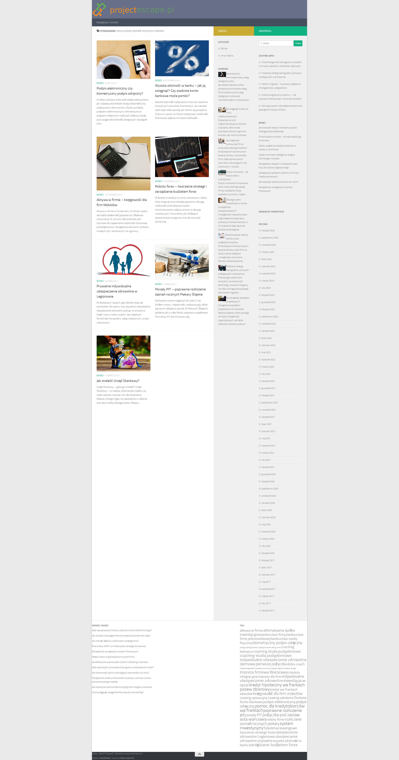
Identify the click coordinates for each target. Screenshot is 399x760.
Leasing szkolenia (280, 698)
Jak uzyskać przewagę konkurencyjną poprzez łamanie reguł (121, 635)
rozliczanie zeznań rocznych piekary (271, 721)
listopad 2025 (268, 230)
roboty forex (275, 719)
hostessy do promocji (262, 668)
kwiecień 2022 (268, 359)
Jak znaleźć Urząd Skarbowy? (118, 381)
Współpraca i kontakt (107, 22)
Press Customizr (127, 758)
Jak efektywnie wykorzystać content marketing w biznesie (120, 662)
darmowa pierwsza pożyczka (263, 664)
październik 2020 (270, 488)
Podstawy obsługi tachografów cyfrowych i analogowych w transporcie (233, 270)
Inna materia (227, 55)
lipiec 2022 (267, 338)
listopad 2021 (268, 395)
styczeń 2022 (268, 381)
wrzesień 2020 (269, 495)
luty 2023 (266, 287)
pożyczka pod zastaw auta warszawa (270, 717)
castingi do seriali (264, 648)
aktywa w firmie (251, 630)
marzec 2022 (268, 366)
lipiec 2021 (267, 424)
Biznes (100, 83)
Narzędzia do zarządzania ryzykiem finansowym (115, 651)
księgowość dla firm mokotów (278, 693)
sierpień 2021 (268, 417)
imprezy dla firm (269, 676)
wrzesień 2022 (269, 323)
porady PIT (253, 715)
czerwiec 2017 (268, 574)
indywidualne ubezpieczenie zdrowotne (272, 678)
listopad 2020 (268, 481)
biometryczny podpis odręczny (277, 642)
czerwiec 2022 (268, 345)
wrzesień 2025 (269, 244)
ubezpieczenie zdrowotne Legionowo (269, 734)
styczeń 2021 (268, 467)
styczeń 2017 (268, 610)
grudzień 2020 (269, 474)
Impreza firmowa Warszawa (264, 672)
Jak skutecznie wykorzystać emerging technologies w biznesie (122, 687)
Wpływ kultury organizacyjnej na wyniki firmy (113, 656)
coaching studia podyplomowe (277, 651)
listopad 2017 (268, 560)
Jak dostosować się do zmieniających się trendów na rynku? (120, 672)
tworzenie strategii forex (257, 732)
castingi (242, 648)
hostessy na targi (290, 668)
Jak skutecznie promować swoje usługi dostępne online (233, 77)
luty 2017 (266, 603)
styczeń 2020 (268, 553)
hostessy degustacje (247, 668)
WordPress (105, 758)
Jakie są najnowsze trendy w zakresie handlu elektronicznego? (122, 630)
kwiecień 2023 (268, 273)
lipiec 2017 (267, 567)
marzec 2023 (268, 280)
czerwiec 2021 (268, 431)
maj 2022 (266, 352)
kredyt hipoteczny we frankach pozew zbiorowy (272, 687)
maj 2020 (266, 524)
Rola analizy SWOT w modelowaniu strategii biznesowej (119, 646)
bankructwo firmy (273, 635)
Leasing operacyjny (254, 698)
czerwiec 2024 (268, 266)
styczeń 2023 (268, 295)
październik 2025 (270, 237)
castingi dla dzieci (252, 648)
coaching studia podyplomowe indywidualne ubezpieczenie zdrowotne (273, 657)
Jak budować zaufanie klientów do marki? (278, 181)
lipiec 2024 (267, 259)
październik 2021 (270, 402)
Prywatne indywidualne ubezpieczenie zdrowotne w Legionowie (117, 291)
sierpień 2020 (268, 503)
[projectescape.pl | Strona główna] (133, 9)
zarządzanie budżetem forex (273, 744)
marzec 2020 (268, 538)
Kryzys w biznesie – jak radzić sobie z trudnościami (233, 176)
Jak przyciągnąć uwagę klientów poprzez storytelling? (118, 692)
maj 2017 (266, 581)
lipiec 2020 (267, 510)
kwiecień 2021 (268, 445)
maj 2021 (266, 438)
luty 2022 (266, 374)
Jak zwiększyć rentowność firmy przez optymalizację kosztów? (232, 144)
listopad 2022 (268, 309)
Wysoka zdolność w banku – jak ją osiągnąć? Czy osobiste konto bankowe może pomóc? (180, 91)
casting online (276, 648)
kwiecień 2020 (268, 531)
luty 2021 (266, 460)
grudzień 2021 (269, 388)
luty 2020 (266, 546)
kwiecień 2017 (268, 589)
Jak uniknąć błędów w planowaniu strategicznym (115, 641)
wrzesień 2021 (269, 409)
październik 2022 (270, 316)
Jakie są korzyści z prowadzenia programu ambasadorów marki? (123, 667)
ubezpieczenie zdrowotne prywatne (269, 738)
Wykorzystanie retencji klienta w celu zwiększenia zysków (233, 238)
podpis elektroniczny (279, 702)
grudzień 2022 (269, 302)
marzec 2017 (268, 596)
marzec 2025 (268, 252)
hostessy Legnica (277, 668)
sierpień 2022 (268, 330)
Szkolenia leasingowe (280, 728)
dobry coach (296, 664)
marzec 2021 (268, 452)
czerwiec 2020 (268, 517)
